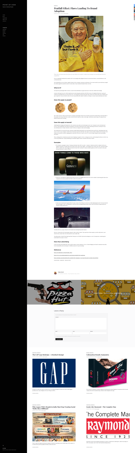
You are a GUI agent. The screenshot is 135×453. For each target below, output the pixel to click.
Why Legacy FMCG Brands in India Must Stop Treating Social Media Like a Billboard (53, 408)
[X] (134, 7)
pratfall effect (68, 260)
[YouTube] (5, 448)
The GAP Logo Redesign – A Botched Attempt (48, 355)
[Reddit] (134, 13)
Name (56, 331)
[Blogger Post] (134, 16)
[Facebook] (134, 4)
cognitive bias (56, 260)
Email (74, 331)
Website (91, 331)
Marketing (4, 33)
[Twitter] (134, 12)
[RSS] (134, 8)
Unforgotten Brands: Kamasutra (97, 355)
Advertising (4, 29)
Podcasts (4, 35)
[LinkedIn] (4, 448)
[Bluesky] (134, 5)
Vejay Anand (66, 13)
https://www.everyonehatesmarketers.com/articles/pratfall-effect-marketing (69, 255)
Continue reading (35, 393)
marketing (62, 260)
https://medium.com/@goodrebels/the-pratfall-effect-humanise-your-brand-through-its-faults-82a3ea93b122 (76, 257)
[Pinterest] (134, 15)
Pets (3, 34)
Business (4, 30)
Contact (4, 21)
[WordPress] (134, 17)
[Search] (3, 445)
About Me (5, 19)
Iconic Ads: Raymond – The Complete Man (101, 407)
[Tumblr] (134, 9)
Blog (4, 16)
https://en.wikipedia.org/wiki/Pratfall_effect (63, 252)
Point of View (9, 5)
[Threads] (134, 11)
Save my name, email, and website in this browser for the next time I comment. (68, 336)
